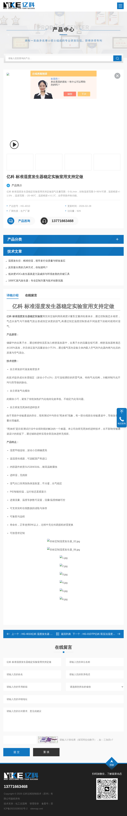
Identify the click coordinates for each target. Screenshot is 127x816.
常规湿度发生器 (71, 34)
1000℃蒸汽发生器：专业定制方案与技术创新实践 (35, 280)
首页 (26, 34)
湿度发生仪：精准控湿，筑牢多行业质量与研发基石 (36, 260)
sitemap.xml (36, 808)
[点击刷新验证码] (48, 739)
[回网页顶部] (121, 411)
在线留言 (31, 295)
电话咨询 (122, 423)
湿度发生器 (52, 34)
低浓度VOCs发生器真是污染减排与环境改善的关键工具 (39, 273)
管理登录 (34, 803)
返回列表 (66, 634)
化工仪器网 (21, 803)
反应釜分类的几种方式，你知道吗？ (28, 267)
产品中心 (37, 34)
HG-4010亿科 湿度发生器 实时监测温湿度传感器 (48, 634)
